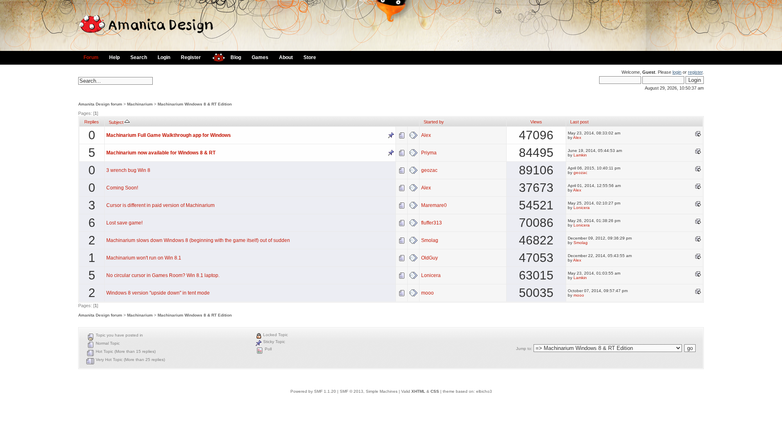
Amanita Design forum (100, 104)
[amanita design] (215, 56)
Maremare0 (434, 205)
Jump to (523, 348)
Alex (426, 135)
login (676, 72)
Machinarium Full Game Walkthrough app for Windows (168, 135)
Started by (434, 121)
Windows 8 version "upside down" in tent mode (158, 293)
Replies (91, 121)
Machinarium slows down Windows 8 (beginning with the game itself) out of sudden (198, 240)
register (695, 72)
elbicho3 (484, 391)
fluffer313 (431, 223)
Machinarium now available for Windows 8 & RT (160, 153)
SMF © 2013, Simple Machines (369, 391)
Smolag (429, 240)
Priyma (429, 153)
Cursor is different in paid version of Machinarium (160, 205)
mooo (427, 293)
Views (536, 121)
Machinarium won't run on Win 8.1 (143, 258)
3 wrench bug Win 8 (128, 170)
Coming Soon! (122, 188)
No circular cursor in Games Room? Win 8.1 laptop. (163, 275)
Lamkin (580, 155)
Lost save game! (124, 223)
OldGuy (429, 258)
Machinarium (140, 104)
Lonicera (581, 207)
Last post (579, 121)
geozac (429, 170)
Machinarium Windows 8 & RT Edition (195, 104)
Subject (117, 122)
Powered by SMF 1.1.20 (313, 391)
